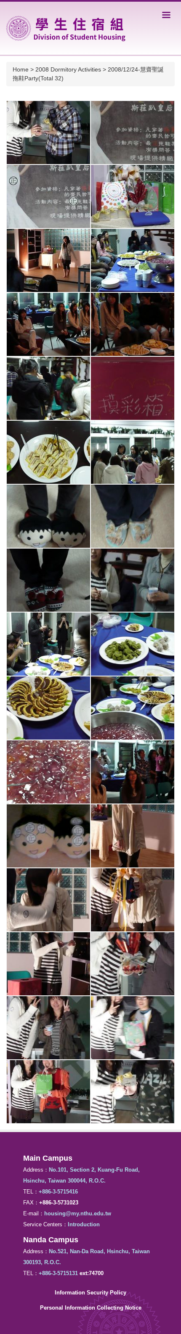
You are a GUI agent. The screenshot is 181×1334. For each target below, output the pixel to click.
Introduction (84, 1224)
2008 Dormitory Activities (68, 69)
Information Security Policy (90, 1292)
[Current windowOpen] (48, 132)
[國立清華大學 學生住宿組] (66, 27)
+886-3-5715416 (58, 1191)
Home (21, 69)
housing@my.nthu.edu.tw (77, 1213)
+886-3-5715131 (58, 1273)
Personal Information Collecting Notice (90, 1308)
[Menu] (166, 14)
